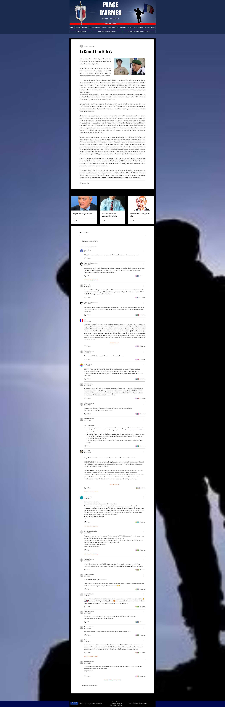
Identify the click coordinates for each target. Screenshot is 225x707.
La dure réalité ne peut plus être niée (140, 215)
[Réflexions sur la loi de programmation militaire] (112, 203)
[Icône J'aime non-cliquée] (85, 258)
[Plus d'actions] (144, 251)
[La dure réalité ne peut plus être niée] (141, 203)
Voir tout (151, 193)
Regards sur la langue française (82, 214)
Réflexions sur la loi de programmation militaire (109, 215)
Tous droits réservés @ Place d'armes (137, 703)
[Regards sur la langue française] (84, 203)
